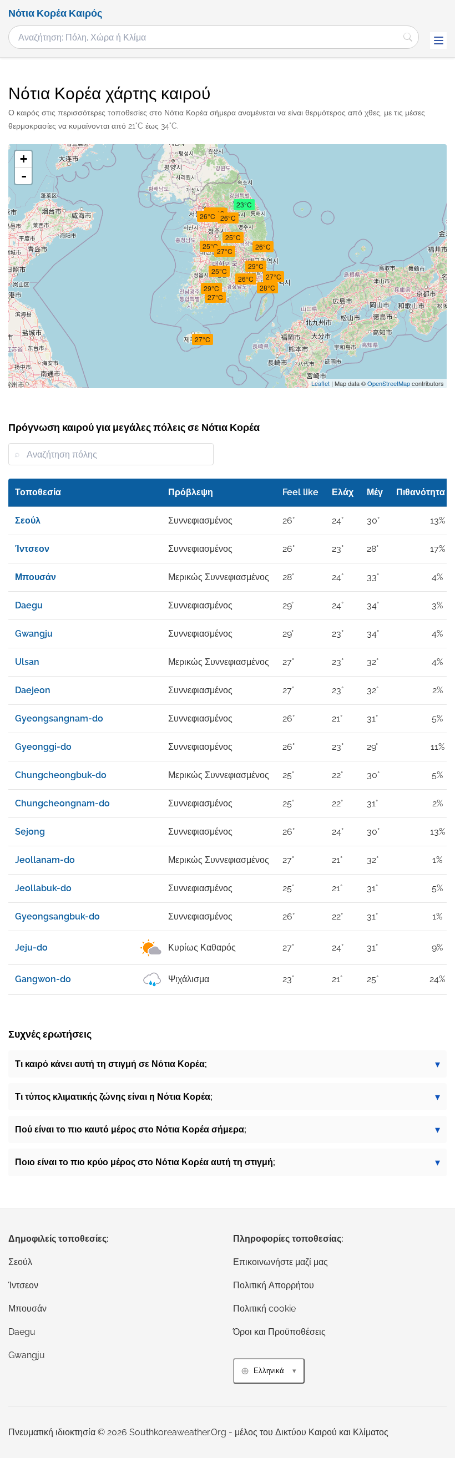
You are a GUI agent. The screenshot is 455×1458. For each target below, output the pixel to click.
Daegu (22, 1332)
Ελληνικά (269, 1370)
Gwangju (26, 1355)
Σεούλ (20, 1262)
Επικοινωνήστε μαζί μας (280, 1262)
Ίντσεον (23, 1285)
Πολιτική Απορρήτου (273, 1285)
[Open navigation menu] (438, 40)
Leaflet (320, 383)
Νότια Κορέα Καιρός (55, 13)
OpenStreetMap (388, 383)
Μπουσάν (27, 1308)
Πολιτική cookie (264, 1308)
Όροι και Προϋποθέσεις (279, 1332)
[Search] (407, 37)
